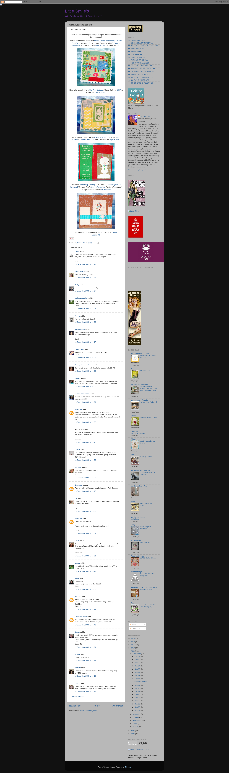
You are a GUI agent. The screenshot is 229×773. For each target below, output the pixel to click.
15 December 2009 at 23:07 (85, 309)
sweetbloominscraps (83, 394)
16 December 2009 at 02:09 (85, 371)
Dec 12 (138, 691)
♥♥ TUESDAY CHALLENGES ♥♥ (140, 66)
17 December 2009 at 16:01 (85, 647)
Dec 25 (138, 663)
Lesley (77, 563)
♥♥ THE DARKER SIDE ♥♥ (138, 60)
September (137, 720)
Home (97, 705)
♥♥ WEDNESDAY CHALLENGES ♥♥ (141, 69)
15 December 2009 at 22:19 (85, 264)
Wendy (77, 378)
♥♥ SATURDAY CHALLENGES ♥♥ (140, 77)
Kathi (133, 369)
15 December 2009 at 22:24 (85, 278)
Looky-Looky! (135, 519)
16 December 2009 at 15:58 (85, 511)
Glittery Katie (136, 540)
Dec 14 (138, 685)
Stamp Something (98, 187)
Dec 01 (138, 710)
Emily (133, 525)
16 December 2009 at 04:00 (85, 386)
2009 (133, 651)
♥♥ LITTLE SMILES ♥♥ (136, 40)
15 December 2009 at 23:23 (85, 322)
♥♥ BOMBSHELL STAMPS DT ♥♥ (140, 43)
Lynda (77, 541)
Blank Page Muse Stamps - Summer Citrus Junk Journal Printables (148, 388)
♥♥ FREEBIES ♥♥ (134, 51)
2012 (133, 642)
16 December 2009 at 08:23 (85, 460)
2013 (133, 638)
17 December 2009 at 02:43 (85, 625)
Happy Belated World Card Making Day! (147, 606)
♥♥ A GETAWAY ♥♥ (135, 54)
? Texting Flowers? (146, 457)
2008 (133, 731)
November (137, 714)
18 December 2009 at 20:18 (85, 676)
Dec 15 (138, 678)
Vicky (77, 285)
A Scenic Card (145, 371)
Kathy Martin (80, 271)
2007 (133, 734)
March (135, 723)
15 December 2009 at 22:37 (85, 291)
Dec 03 (138, 704)
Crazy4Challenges (87, 140)
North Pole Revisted (138, 433)
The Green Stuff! (145, 542)
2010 (133, 648)
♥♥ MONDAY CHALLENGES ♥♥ (140, 63)
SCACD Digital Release (148, 558)
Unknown (78, 409)
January (136, 727)
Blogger (128, 767)
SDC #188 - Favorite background (147, 574)
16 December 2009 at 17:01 (85, 534)
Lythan (77, 449)
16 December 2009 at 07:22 (85, 422)
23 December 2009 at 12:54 (85, 692)
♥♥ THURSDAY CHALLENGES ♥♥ (141, 71)
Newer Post (75, 705)
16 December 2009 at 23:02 (85, 589)
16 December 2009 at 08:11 (85, 442)
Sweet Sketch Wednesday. (104, 41)
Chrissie (78, 467)
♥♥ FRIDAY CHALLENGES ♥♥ (139, 74)
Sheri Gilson (80, 329)
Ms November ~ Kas (139, 486)
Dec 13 (138, 688)
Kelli (132, 455)
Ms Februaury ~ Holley (140, 353)
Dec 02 (138, 707)
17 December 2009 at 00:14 (85, 609)
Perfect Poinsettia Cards (148, 418)
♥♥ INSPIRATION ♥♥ (135, 49)
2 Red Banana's (100, 92)
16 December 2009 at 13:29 (85, 478)
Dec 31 (138, 656)
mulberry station (81, 298)
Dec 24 (138, 666)
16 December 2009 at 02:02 (85, 358)
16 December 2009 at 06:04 (85, 402)
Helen (77, 579)
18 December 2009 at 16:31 (85, 660)
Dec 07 (138, 698)
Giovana (78, 596)
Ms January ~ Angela (139, 400)
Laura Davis (79, 349)
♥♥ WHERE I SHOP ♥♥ (136, 57)
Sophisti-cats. (114, 140)
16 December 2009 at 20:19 (85, 571)
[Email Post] (97, 243)
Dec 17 (138, 675)
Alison (133, 439)
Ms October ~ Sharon (139, 384)
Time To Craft (100, 46)
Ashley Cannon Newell (84, 365)
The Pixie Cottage (96, 90)
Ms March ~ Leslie (138, 517)
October (136, 717)
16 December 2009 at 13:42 (85, 491)
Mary (133, 501)
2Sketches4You (100, 137)
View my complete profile (137, 170)
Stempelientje (136, 572)
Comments (135, 629)
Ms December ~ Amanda (140, 470)
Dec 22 (138, 669)
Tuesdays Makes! (140, 681)
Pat (76, 498)
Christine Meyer (81, 616)
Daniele (78, 668)
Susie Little (145, 116)
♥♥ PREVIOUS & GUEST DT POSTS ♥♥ (143, 46)
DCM (119, 90)
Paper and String (137, 556)
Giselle (77, 654)
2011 (133, 645)
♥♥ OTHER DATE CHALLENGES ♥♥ (141, 83)
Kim (132, 603)
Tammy (77, 683)
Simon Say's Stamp (88, 185)
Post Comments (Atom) (88, 711)
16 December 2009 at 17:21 (85, 556)
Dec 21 (138, 672)
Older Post (117, 705)
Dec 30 (138, 660)
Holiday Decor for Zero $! (148, 402)
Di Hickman (106, 190)
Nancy (77, 632)
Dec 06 (138, 701)
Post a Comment (78, 696)
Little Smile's (77, 11)
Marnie (133, 416)
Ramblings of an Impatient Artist (144, 587)
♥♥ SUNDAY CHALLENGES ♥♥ (139, 80)
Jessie (77, 316)
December (137, 654)
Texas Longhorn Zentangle (145, 528)
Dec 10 (138, 695)
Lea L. (77, 251)
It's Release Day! (146, 589)
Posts (133, 624)
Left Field (134, 431)
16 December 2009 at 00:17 (85, 342)
